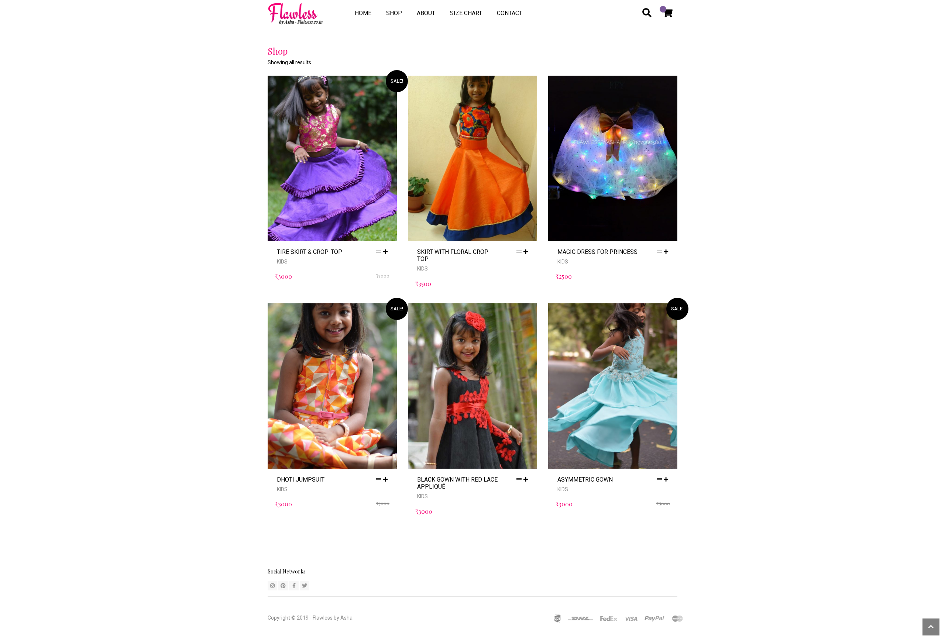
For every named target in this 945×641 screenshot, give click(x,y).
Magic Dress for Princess (597, 251)
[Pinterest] (283, 585)
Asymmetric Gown (585, 479)
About (426, 13)
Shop (394, 13)
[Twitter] (304, 585)
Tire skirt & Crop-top (309, 251)
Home (363, 13)
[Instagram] (272, 585)
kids (282, 262)
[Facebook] (294, 585)
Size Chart (466, 13)
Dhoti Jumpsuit (300, 479)
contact (509, 13)
